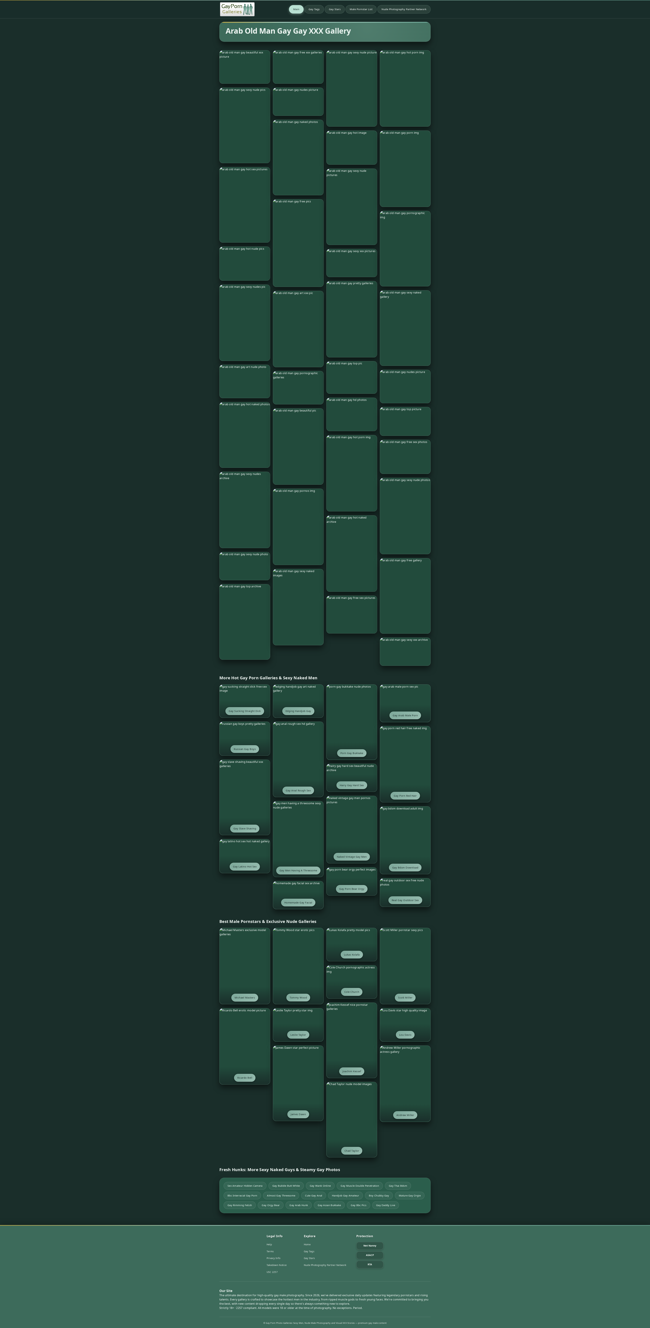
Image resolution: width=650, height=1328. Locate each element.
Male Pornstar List (361, 9)
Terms (270, 1251)
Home (307, 1244)
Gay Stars (335, 9)
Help (269, 1244)
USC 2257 (272, 1272)
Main (296, 9)
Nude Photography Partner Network (404, 9)
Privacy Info (273, 1258)
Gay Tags (314, 9)
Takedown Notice (277, 1265)
